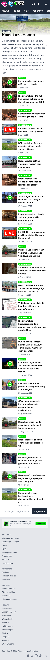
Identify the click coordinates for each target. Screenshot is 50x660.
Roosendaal (7, 608)
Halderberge (7, 626)
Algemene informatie (10, 538)
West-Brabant (8, 644)
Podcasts (38, 11)
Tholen (5, 633)
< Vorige (9, 511)
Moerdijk (5, 622)
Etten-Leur (6, 615)
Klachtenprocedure (10, 599)
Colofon (5, 545)
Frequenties (7, 556)
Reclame (5, 572)
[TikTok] (40, 655)
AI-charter (6, 559)
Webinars (6, 579)
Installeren (41, 524)
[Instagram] (36, 655)
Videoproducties (9, 576)
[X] (32, 655)
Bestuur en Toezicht (10, 542)
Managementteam (9, 552)
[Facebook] (28, 655)
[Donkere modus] (46, 655)
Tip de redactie (8, 588)
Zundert (5, 640)
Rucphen (5, 637)
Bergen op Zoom (9, 612)
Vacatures (6, 595)
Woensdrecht (7, 619)
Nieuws (5, 11)
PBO (4, 549)
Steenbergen (7, 630)
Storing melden (8, 592)
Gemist (16, 11)
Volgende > (39, 511)
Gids (26, 11)
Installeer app (7, 563)
